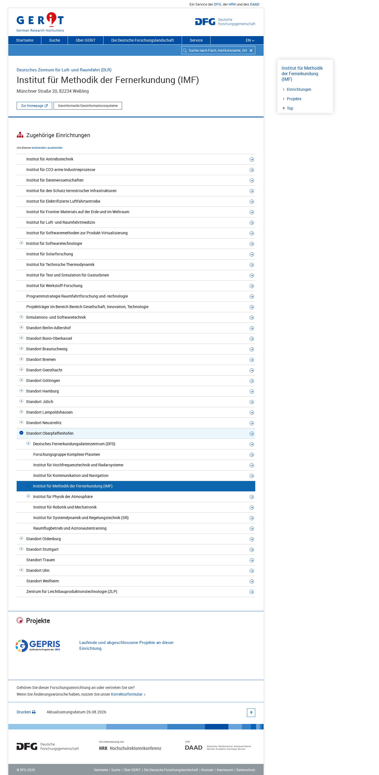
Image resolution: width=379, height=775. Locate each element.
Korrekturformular (127, 694)
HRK (232, 4)
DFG (217, 4)
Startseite (24, 40)
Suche (54, 40)
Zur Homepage (32, 105)
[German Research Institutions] (40, 21)
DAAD (254, 4)
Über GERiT (85, 40)
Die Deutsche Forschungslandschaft (142, 40)
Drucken (24, 711)
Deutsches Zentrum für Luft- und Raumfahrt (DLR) (64, 69)
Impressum (225, 770)
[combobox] (218, 50)
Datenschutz (245, 770)
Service (196, 40)
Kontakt (207, 770)
